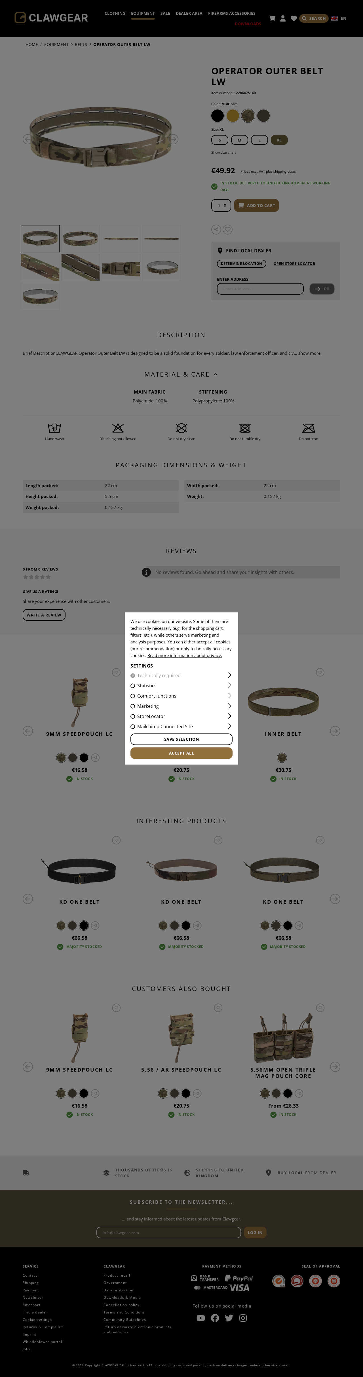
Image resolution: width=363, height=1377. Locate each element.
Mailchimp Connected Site (165, 727)
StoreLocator (151, 716)
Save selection (181, 739)
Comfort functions (156, 696)
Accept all (181, 753)
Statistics (147, 686)
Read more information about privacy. (184, 655)
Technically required (159, 676)
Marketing (148, 706)
